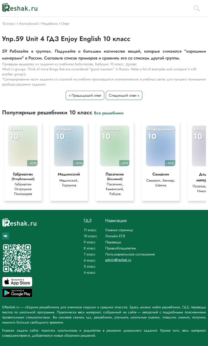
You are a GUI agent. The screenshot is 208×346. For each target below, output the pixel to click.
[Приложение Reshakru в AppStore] (17, 285)
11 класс (90, 229)
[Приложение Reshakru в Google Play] (17, 296)
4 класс (90, 272)
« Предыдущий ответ (85, 95)
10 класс (90, 236)
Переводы (113, 242)
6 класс (90, 260)
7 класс (89, 254)
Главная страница (119, 229)
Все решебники (109, 112)
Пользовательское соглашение (130, 254)
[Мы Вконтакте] (5, 236)
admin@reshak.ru (118, 259)
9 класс (90, 242)
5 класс (90, 266)
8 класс (90, 248)
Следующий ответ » (124, 95)
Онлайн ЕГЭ (115, 236)
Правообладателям (120, 248)
